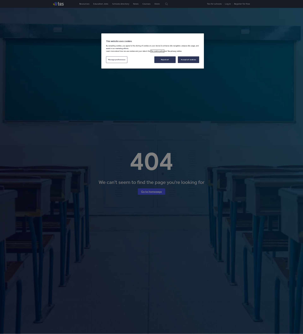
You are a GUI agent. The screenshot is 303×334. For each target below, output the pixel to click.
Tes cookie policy (157, 51)
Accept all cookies (188, 59)
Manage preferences (116, 59)
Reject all (165, 59)
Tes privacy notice (174, 51)
